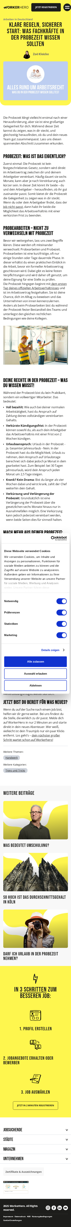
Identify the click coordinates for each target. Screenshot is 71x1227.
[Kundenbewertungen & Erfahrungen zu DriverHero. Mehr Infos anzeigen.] (16, 1187)
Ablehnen (35, 685)
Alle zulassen (35, 661)
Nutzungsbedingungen (42, 1216)
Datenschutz (20, 1216)
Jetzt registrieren (46, 7)
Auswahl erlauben (35, 673)
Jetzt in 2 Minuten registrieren (35, 1105)
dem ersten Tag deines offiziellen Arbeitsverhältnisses (35, 286)
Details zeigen (50, 650)
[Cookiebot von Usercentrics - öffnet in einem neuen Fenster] (51, 538)
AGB (29, 1216)
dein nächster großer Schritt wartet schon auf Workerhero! (31, 737)
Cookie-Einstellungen (12, 1220)
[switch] (61, 612)
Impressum (8, 1216)
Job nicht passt (13, 207)
